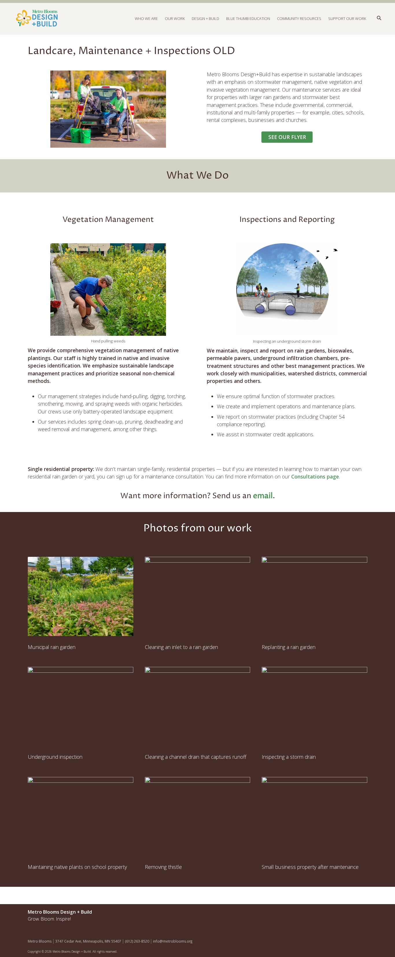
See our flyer (287, 136)
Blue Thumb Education (248, 18)
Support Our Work (347, 18)
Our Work (175, 18)
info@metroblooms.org (172, 941)
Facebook (336, 913)
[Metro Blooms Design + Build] (112, 18)
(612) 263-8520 (137, 941)
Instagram (348, 913)
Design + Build (205, 18)
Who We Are (146, 18)
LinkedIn (361, 913)
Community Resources (299, 18)
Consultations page (315, 476)
